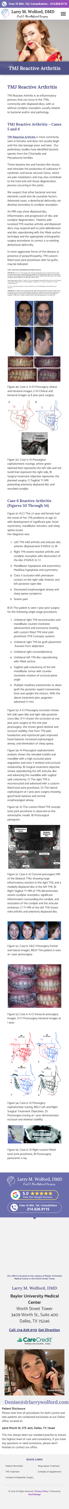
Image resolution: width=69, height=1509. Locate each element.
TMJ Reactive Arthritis (21, 137)
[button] (63, 14)
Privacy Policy (41, 1491)
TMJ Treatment (12, 1471)
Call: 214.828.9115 (23, 1330)
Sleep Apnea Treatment (48, 1466)
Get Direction (49, 1330)
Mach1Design (34, 1494)
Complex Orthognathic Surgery (19, 1477)
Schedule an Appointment (49, 1471)
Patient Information (14, 1466)
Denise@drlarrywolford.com (37, 1402)
